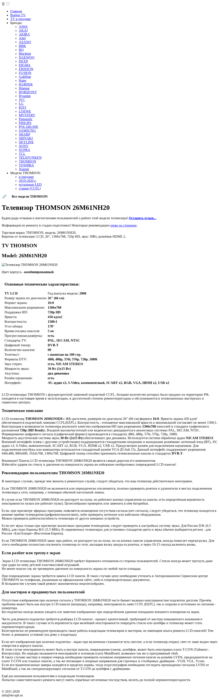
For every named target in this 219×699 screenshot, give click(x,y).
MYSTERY (27, 115)
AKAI (23, 30)
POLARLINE (28, 127)
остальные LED (30, 184)
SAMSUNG (27, 130)
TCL (22, 153)
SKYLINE (26, 142)
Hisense (24, 88)
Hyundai (25, 96)
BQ (21, 50)
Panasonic (26, 119)
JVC (22, 100)
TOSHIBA (26, 165)
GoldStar (25, 76)
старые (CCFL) (30, 188)
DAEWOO (26, 57)
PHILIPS (25, 123)
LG (21, 103)
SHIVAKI (26, 138)
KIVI (22, 107)
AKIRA (24, 34)
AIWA (23, 26)
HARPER (26, 84)
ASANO (25, 42)
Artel (22, 38)
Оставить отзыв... (142, 218)
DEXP (23, 61)
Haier (22, 80)
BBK (22, 46)
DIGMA (25, 65)
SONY (23, 146)
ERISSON (26, 69)
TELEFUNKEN (30, 157)
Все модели (30, 196)
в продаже (26, 177)
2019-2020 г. (27, 180)
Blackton (25, 53)
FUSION (25, 73)
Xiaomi (24, 169)
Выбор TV (18, 15)
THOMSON (27, 161)
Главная (16, 11)
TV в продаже (20, 19)
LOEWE (25, 111)
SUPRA (24, 150)
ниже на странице (123, 225)
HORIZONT (28, 92)
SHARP (24, 134)
